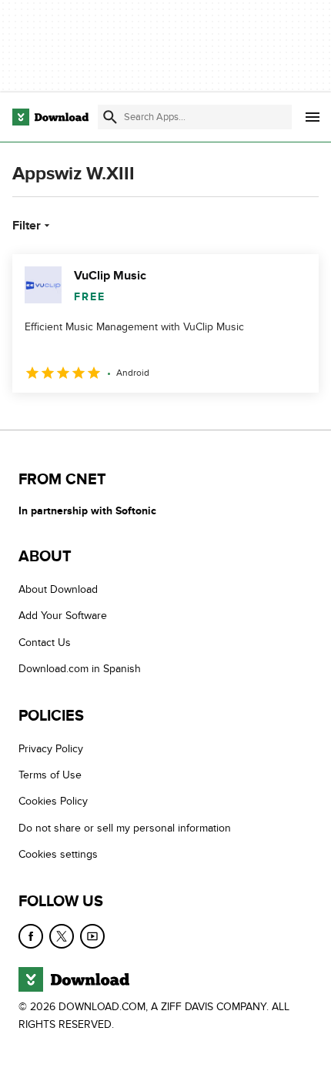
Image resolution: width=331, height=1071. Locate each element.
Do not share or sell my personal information (124, 828)
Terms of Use (50, 774)
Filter (26, 225)
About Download (58, 589)
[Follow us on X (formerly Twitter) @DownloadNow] (61, 936)
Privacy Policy (50, 748)
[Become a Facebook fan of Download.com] (30, 936)
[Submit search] (110, 117)
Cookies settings (58, 854)
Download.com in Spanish (79, 668)
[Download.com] (50, 117)
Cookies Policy (53, 801)
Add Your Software (62, 615)
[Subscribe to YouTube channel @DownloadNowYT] (92, 936)
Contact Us (44, 642)
